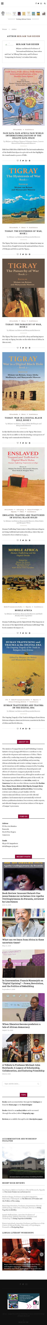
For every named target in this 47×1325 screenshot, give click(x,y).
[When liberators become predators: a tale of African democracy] (23, 1007)
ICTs (6, 700)
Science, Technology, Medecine (17, 702)
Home (4, 29)
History (23, 227)
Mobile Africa (23, 610)
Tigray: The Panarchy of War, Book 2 (23, 325)
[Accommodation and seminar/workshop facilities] (23, 1163)
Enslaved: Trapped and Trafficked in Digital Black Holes (24, 516)
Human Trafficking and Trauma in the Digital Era (24, 706)
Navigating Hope (17, 1227)
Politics (22, 511)
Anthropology (20, 509)
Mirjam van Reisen (27, 44)
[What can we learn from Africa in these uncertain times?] (23, 923)
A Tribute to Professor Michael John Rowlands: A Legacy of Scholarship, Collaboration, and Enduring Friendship (23, 1068)
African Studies (17, 129)
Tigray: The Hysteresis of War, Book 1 (23, 232)
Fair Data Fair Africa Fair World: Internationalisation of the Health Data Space (23, 135)
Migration (14, 511)
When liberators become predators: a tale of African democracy (21, 1025)
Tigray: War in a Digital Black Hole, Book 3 (23, 419)
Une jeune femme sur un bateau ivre (17, 1192)
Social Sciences (29, 129)
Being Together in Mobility (22, 1218)
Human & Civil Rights (33, 509)
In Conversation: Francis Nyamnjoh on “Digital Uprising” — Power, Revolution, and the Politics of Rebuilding (23, 983)
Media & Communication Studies (13, 607)
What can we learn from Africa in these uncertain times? (23, 941)
